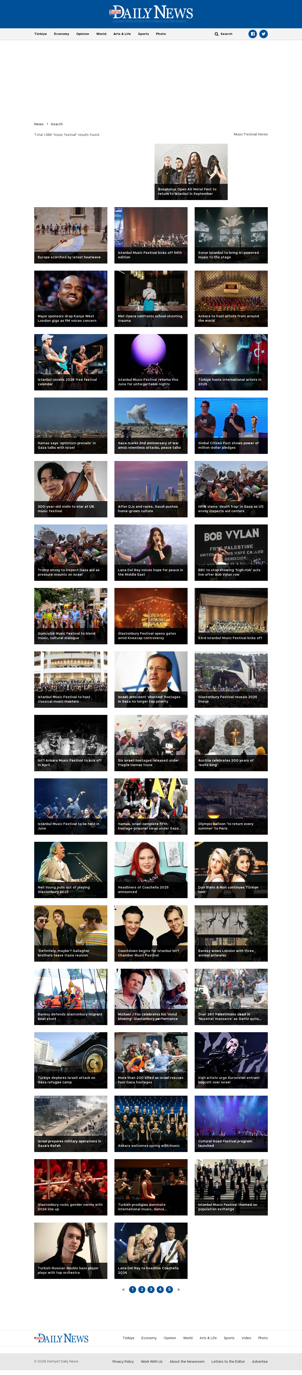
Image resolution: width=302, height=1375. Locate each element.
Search (57, 124)
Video (246, 1338)
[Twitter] (263, 34)
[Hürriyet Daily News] (151, 13)
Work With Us (152, 1361)
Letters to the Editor (228, 1361)
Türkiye (40, 34)
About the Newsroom (187, 1361)
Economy (61, 34)
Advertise (260, 1361)
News (39, 124)
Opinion (82, 34)
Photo (161, 34)
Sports (143, 34)
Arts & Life (122, 34)
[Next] (178, 1289)
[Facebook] (252, 34)
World (101, 34)
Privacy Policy (123, 1361)
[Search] (216, 34)
